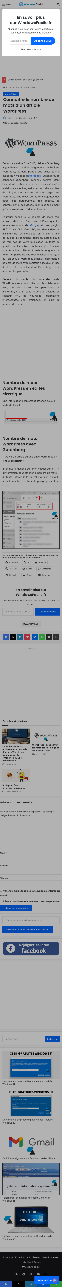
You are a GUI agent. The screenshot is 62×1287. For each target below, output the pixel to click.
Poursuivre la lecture (31, 49)
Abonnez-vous (43, 40)
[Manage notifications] (55, 1280)
